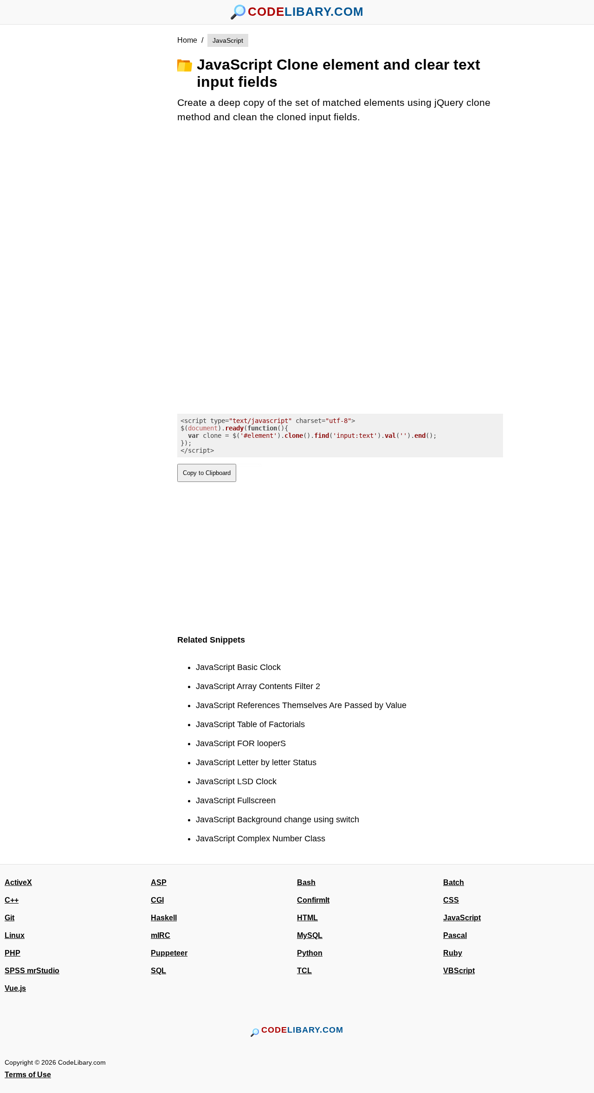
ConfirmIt (313, 900)
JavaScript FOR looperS (241, 743)
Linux (15, 935)
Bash (306, 882)
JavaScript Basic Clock (238, 667)
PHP (12, 953)
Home (187, 40)
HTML (307, 918)
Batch (453, 882)
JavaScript (228, 40)
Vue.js (15, 988)
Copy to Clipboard (207, 472)
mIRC (160, 935)
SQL (158, 971)
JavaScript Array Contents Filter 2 (258, 686)
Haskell (164, 918)
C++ (12, 900)
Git (9, 918)
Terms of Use (28, 1075)
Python (310, 953)
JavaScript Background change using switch (277, 819)
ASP (159, 882)
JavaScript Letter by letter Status (256, 762)
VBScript (459, 971)
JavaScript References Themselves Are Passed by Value (301, 705)
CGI (157, 900)
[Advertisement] (125, 173)
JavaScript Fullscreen (236, 800)
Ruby (452, 953)
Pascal (455, 935)
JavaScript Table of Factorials (250, 724)
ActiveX (18, 882)
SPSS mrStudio (32, 971)
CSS (451, 900)
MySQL (310, 935)
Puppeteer (169, 953)
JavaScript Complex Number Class (260, 838)
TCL (304, 971)
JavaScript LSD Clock (236, 781)
